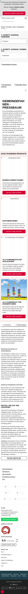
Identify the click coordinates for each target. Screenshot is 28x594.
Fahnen (14, 26)
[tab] (7, 325)
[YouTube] (13, 584)
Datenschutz (14, 576)
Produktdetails (7, 325)
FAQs (3, 479)
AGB (19, 576)
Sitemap (24, 576)
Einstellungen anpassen (14, 13)
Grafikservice (4, 563)
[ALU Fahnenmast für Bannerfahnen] (14, 289)
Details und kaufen (14, 192)
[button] (25, 90)
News (2, 552)
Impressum (16, 574)
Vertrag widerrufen (6, 474)
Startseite (3, 26)
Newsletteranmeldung (6, 574)
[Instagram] (12, 584)
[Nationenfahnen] (14, 208)
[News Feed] (17, 584)
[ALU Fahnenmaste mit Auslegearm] (14, 247)
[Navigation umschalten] (25, 18)
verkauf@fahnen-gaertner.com (8, 513)
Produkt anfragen (21, 325)
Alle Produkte (9, 26)
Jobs (2, 565)
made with (5, 588)
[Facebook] (10, 584)
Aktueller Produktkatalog (7, 560)
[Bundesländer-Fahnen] (14, 167)
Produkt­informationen (6, 554)
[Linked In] (15, 584)
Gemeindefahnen (20, 26)
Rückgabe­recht (6, 471)
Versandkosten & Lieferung (8, 476)
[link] (7, 500)
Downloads (4, 557)
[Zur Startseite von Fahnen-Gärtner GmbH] (8, 18)
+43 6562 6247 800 (5, 515)
